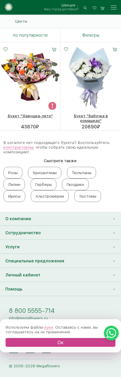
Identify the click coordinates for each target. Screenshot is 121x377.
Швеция (68, 5)
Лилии (14, 184)
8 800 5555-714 (32, 310)
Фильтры (90, 35)
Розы (13, 172)
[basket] (102, 7)
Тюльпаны (81, 172)
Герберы (43, 184)
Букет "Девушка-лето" (30, 115)
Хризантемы (45, 172)
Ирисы (14, 196)
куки (48, 327)
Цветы (21, 21)
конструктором (18, 147)
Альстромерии (50, 196)
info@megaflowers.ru (28, 318)
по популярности (30, 35)
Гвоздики (75, 184)
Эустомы (87, 196)
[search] (85, 7)
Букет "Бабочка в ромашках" (91, 118)
